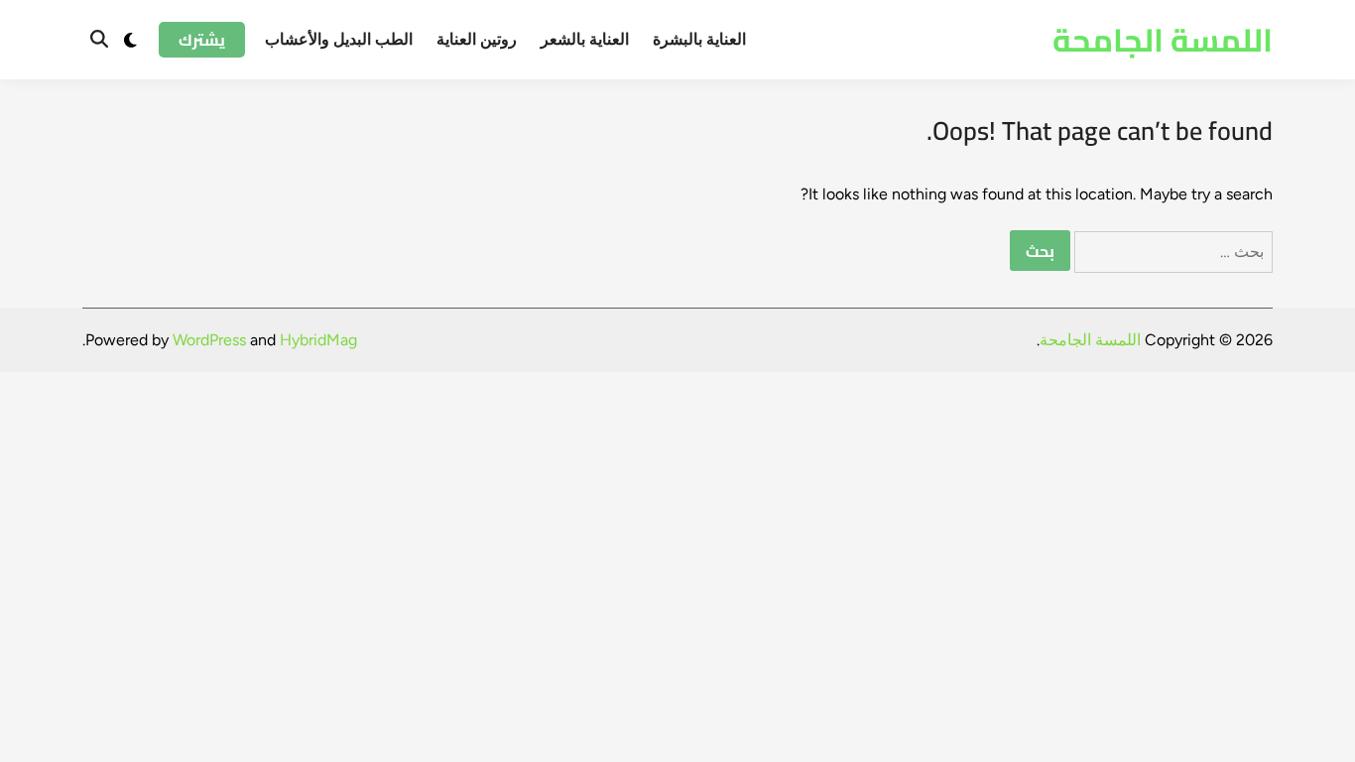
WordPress (209, 339)
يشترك (202, 40)
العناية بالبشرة (699, 39)
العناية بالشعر (585, 39)
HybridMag (318, 339)
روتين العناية (476, 39)
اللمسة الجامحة (1162, 39)
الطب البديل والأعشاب (339, 39)
